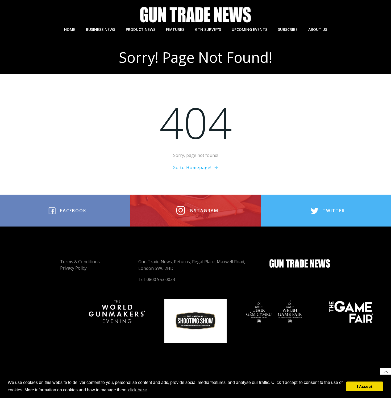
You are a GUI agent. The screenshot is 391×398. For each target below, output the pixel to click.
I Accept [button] (365, 386)
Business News (100, 29)
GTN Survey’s (208, 29)
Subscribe (288, 29)
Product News (140, 29)
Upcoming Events (249, 29)
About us (317, 29)
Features (175, 29)
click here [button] (137, 390)
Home (69, 29)
